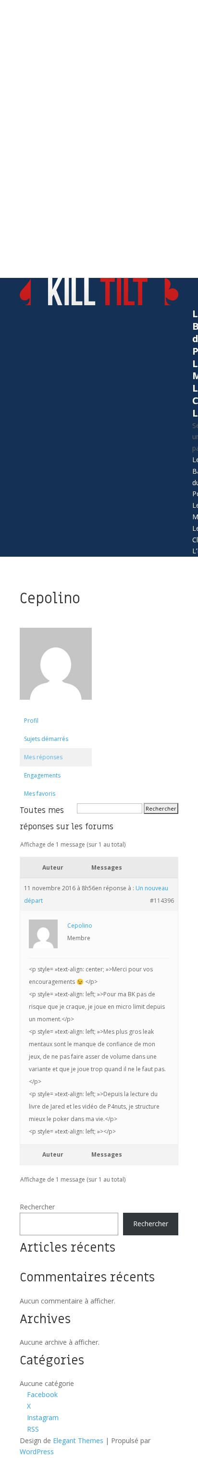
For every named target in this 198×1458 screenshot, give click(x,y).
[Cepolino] (56, 707)
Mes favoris (39, 793)
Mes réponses (43, 757)
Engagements (42, 775)
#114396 (162, 900)
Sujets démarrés (46, 739)
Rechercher (37, 1206)
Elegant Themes (78, 1440)
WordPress (37, 1451)
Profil (31, 721)
